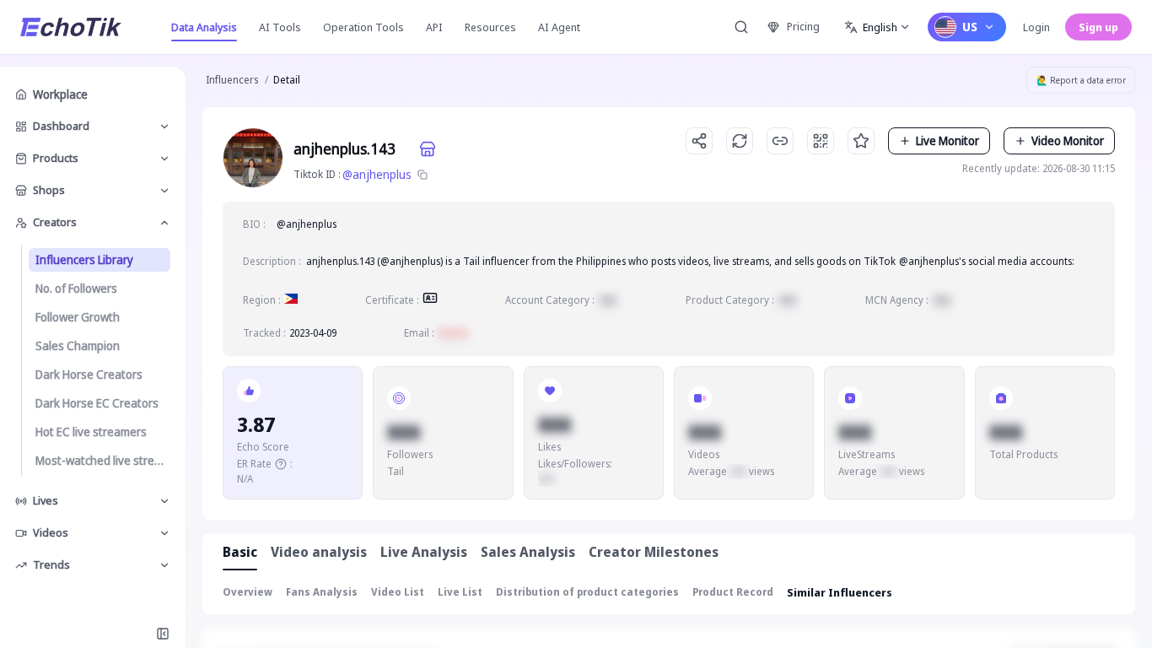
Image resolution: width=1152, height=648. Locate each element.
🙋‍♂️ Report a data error (1081, 80)
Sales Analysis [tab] (528, 552)
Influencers (232, 80)
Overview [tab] (247, 592)
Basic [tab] (240, 552)
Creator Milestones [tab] (654, 552)
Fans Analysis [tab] (322, 592)
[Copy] (422, 174)
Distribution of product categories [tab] (587, 592)
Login (1036, 27)
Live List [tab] (460, 592)
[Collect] (861, 140)
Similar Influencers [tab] (839, 592)
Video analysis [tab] (319, 552)
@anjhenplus (377, 174)
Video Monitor (1067, 140)
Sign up (1098, 27)
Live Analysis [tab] (423, 552)
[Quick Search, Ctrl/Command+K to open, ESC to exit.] (741, 27)
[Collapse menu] (163, 633)
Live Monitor (947, 140)
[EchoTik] (70, 27)
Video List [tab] (397, 592)
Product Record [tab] (732, 592)
